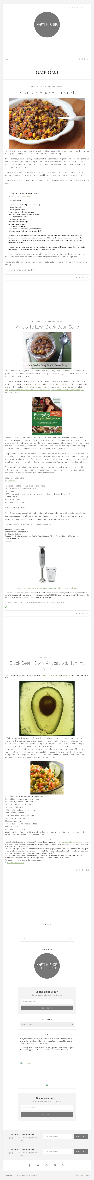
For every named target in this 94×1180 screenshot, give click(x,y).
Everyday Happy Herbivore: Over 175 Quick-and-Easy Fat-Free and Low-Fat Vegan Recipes (44, 390)
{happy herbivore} (10, 480)
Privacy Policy (80, 1175)
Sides (59, 87)
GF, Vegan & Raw (38, 87)
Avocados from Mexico (51, 675)
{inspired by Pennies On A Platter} (20, 196)
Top (88, 1174)
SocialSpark (67, 675)
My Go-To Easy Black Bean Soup (47, 326)
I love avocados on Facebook (71, 842)
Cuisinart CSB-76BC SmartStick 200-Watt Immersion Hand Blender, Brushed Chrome (47, 588)
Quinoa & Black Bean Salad (47, 92)
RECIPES (51, 87)
